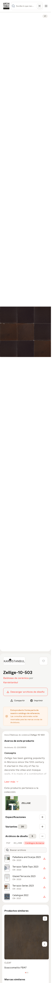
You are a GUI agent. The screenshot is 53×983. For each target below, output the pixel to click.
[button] (25, 972)
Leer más (9, 781)
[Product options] (45, 918)
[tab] (8, 843)
